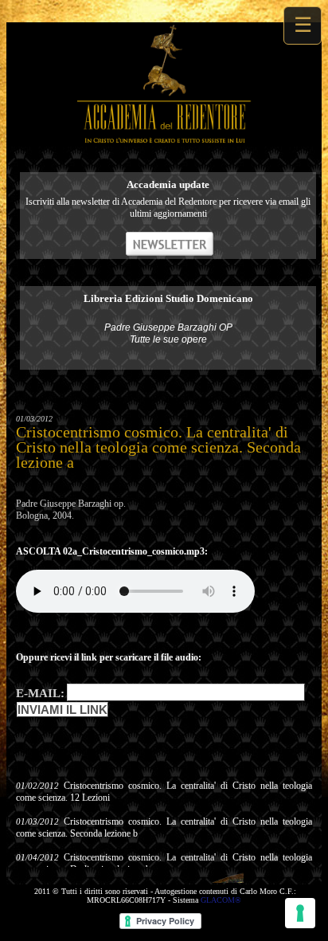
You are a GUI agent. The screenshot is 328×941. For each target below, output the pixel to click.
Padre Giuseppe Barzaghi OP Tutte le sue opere (168, 333)
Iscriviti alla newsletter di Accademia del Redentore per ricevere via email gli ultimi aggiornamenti (167, 207)
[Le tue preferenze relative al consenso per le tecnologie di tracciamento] (300, 913)
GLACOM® (221, 900)
